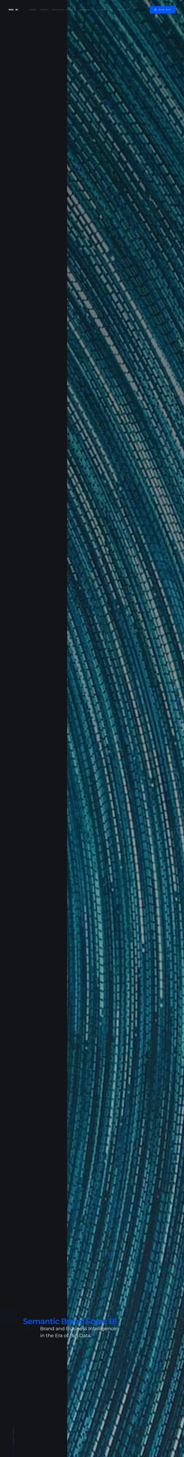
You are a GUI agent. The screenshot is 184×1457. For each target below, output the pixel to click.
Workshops (86, 10)
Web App (165, 10)
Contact (122, 10)
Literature (105, 10)
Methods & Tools (64, 10)
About (45, 10)
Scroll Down (13, 1436)
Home (33, 10)
